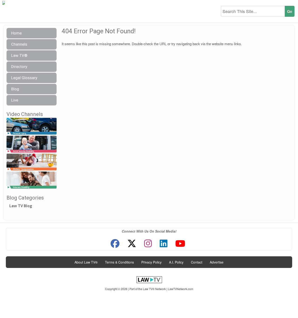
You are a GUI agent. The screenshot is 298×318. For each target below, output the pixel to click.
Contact (196, 262)
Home (16, 33)
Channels (19, 44)
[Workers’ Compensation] (32, 162)
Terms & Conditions (119, 262)
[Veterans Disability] (32, 180)
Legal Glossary (24, 77)
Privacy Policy (151, 262)
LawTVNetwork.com (180, 289)
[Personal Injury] (32, 126)
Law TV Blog (20, 205)
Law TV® (19, 55)
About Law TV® (86, 262)
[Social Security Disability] (32, 144)
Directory (19, 66)
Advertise (217, 262)
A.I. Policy (176, 262)
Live (14, 100)
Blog (15, 89)
